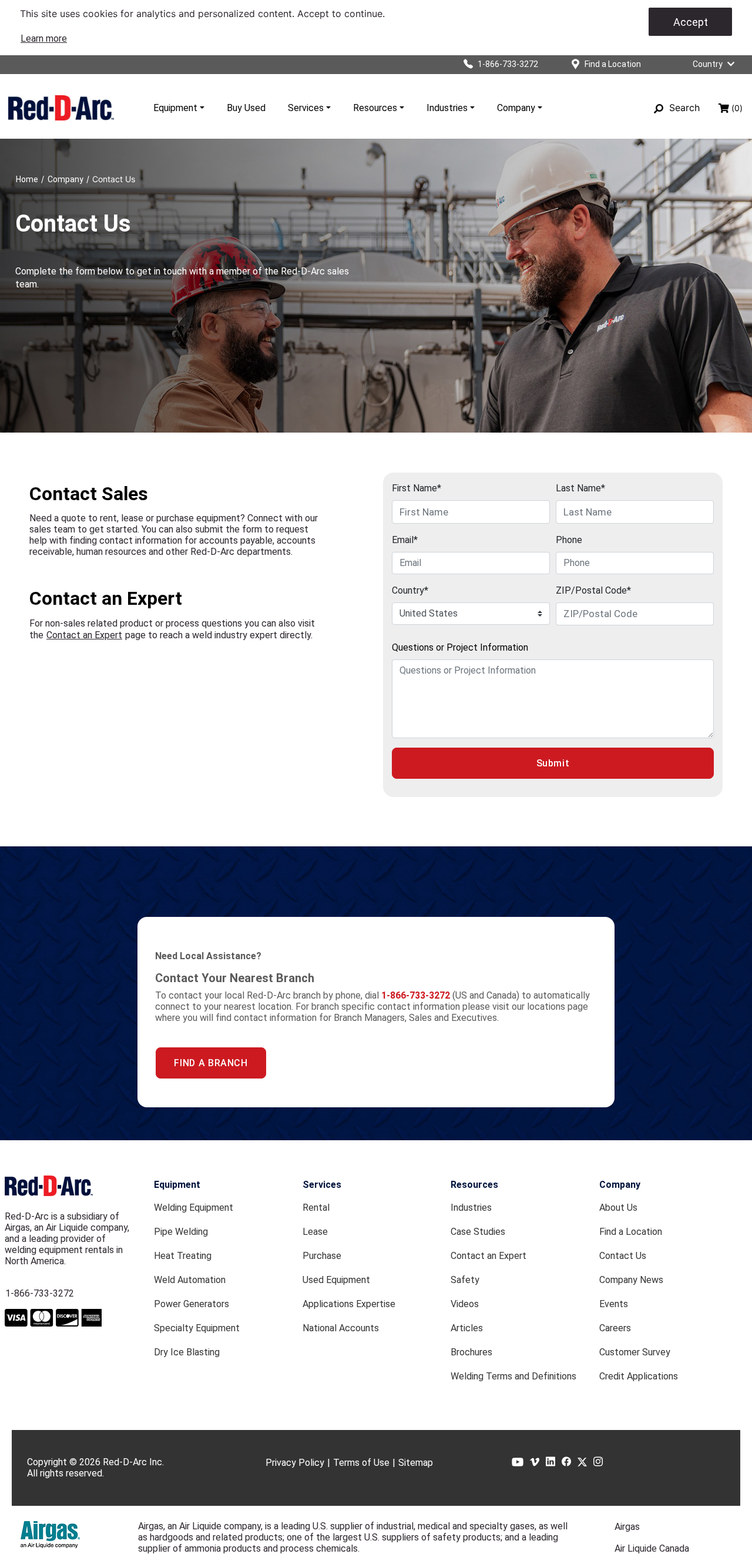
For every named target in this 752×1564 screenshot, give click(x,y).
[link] (44, 38)
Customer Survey (634, 1352)
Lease (315, 1231)
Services (306, 107)
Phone (569, 539)
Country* (410, 590)
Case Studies (478, 1231)
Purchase (322, 1255)
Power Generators (191, 1304)
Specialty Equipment (197, 1328)
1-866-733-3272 (39, 1293)
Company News (631, 1279)
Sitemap (415, 1462)
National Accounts (341, 1328)
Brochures (471, 1352)
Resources (375, 107)
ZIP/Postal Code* (593, 590)
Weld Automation (190, 1279)
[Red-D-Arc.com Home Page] (61, 107)
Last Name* (580, 488)
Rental (316, 1207)
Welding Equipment (193, 1207)
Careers (615, 1328)
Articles (467, 1328)
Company (516, 107)
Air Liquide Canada (652, 1548)
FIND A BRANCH (210, 1063)
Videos (465, 1304)
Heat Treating (183, 1255)
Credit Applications (638, 1376)
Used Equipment (336, 1279)
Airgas (627, 1526)
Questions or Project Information (460, 647)
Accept (690, 22)
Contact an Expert (84, 635)
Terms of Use (361, 1462)
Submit (553, 763)
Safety (465, 1279)
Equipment (175, 107)
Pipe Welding (181, 1231)
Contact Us (622, 1255)
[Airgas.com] (50, 1535)
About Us (618, 1207)
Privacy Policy (295, 1462)
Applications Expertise (349, 1304)
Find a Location (630, 1231)
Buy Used (246, 107)
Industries (447, 107)
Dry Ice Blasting (187, 1352)
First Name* (416, 488)
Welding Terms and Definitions (513, 1376)
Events (613, 1304)
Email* (405, 539)
